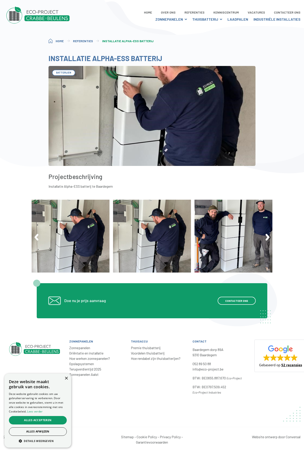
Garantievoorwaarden (152, 442)
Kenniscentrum (226, 12)
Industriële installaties (276, 19)
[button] (38, 441)
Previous (36, 237)
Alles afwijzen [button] (37, 431)
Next (267, 237)
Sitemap (127, 437)
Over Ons (168, 12)
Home (148, 12)
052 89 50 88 (202, 364)
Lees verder (35, 411)
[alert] (37, 411)
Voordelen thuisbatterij (148, 353)
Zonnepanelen (169, 19)
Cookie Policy (147, 437)
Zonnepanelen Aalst (84, 374)
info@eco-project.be (208, 369)
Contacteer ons (236, 300)
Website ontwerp (265, 437)
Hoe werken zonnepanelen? (89, 358)
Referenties (194, 12)
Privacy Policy (170, 437)
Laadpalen (237, 19)
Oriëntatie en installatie (86, 353)
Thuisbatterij (205, 19)
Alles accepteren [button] (37, 420)
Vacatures (256, 12)
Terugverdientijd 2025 (85, 369)
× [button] (66, 378)
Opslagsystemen (81, 364)
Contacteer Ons (287, 12)
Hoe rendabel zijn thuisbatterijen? (155, 358)
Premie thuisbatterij (146, 348)
